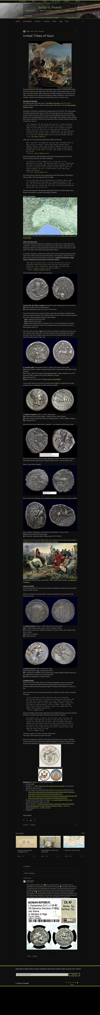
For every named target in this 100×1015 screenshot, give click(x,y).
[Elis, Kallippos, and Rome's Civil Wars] (50, 842)
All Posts (18, 21)
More (66, 21)
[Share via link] (34, 820)
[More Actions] (76, 881)
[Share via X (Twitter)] (27, 820)
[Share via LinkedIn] (31, 820)
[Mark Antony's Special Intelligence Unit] (26, 842)
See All (83, 833)
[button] (82, 21)
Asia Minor (38, 21)
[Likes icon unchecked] (27, 956)
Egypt (60, 21)
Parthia (54, 21)
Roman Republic (27, 21)
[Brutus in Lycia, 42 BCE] (73, 842)
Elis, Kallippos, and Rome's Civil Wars (50, 851)
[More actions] (76, 31)
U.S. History (47, 21)
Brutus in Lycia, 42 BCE (72, 850)
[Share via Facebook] (23, 820)
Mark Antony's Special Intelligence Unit (25, 851)
